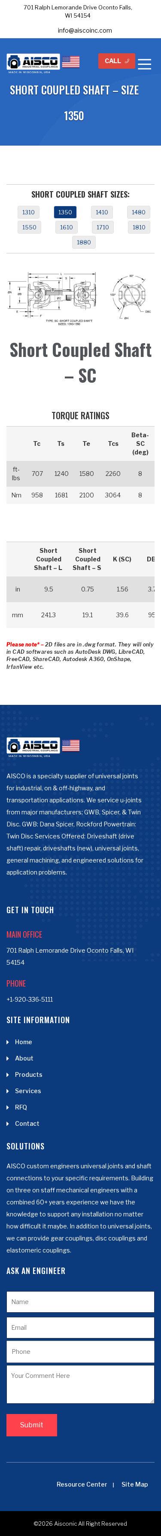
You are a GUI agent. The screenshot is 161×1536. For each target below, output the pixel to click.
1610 (66, 227)
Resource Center (82, 1484)
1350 (65, 212)
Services (28, 1090)
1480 (139, 212)
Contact (27, 1123)
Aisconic (65, 1523)
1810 (139, 227)
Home (23, 1041)
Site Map (135, 1484)
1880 (84, 242)
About (24, 1058)
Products (29, 1074)
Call (113, 60)
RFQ (21, 1107)
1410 (102, 212)
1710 (103, 227)
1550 (29, 227)
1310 (28, 212)
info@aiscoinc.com (85, 30)
